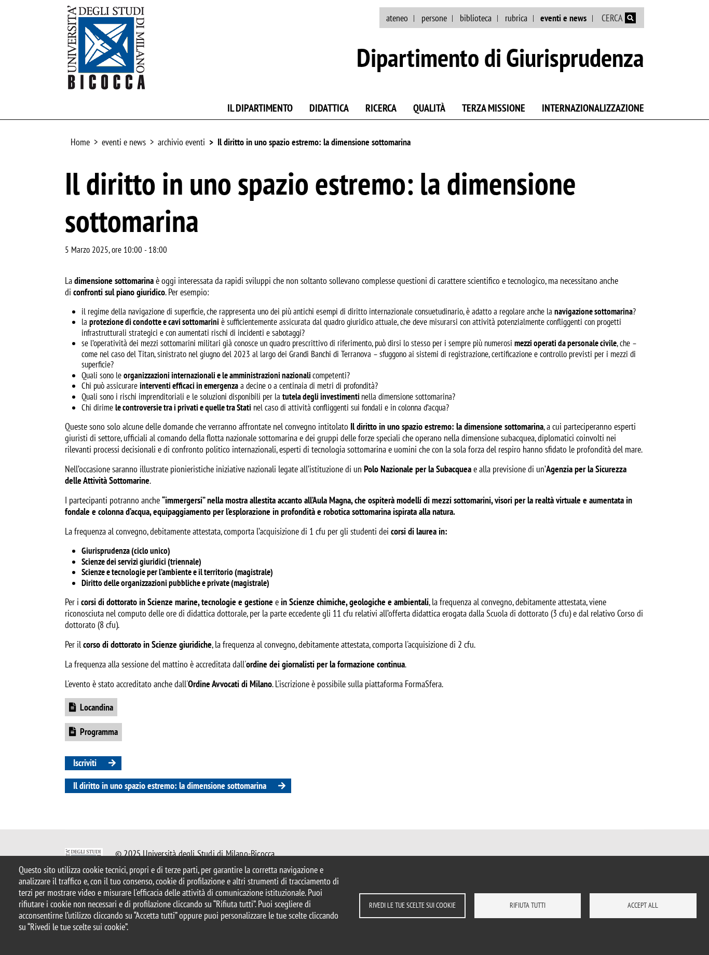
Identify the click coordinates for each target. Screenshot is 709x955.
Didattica (329, 108)
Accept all (643, 905)
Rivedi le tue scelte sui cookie (412, 905)
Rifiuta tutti (528, 905)
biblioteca (476, 18)
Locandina (96, 707)
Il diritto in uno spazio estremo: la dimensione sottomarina (314, 142)
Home (80, 142)
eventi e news (563, 18)
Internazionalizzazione (593, 108)
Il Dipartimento (260, 108)
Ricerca (381, 108)
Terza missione (493, 108)
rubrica (516, 18)
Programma (99, 732)
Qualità (429, 108)
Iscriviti (85, 763)
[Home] (106, 47)
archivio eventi (181, 142)
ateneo (397, 18)
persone (434, 18)
